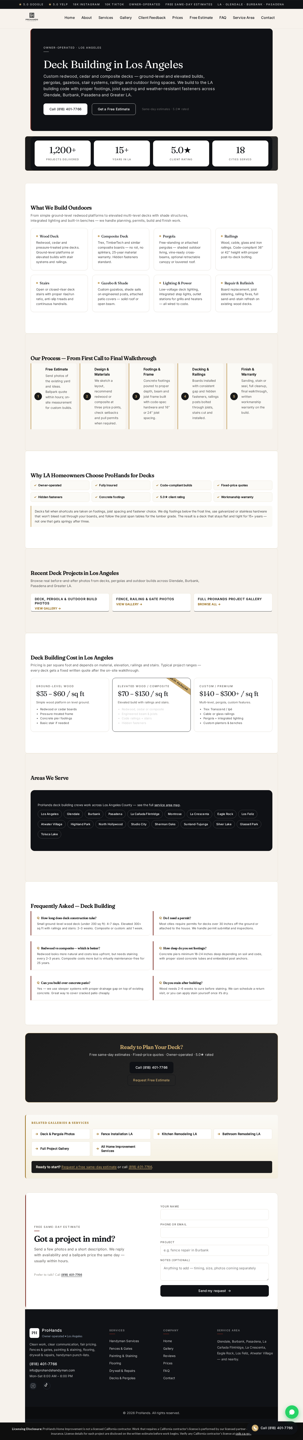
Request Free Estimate (151, 1080)
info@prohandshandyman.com (52, 1370)
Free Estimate (201, 17)
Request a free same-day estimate (89, 1167)
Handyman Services (124, 1341)
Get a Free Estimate (114, 109)
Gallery (126, 17)
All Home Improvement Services (118, 1149)
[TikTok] (46, 1385)
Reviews (169, 1356)
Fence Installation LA (117, 1134)
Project (167, 1242)
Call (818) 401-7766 (65, 109)
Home (70, 17)
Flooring (115, 1363)
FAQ (222, 17)
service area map (167, 805)
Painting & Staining (123, 1356)
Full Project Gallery (54, 1148)
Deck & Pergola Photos (57, 1134)
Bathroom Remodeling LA (241, 1134)
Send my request (212, 1291)
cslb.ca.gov (243, 1433)
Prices (177, 17)
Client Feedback (152, 17)
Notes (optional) (175, 1260)
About (86, 17)
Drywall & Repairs (122, 1371)
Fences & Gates (120, 1348)
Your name (169, 1206)
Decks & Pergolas (122, 1378)
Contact (268, 17)
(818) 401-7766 (140, 1167)
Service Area (243, 17)
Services (105, 17)
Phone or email (173, 1224)
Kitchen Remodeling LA (179, 1134)
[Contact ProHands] (292, 1412)
